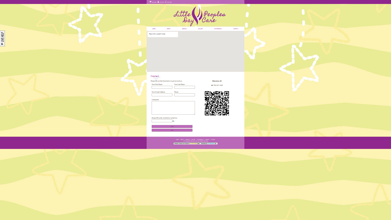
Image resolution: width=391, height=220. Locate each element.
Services (184, 29)
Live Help (162, 2)
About (169, 29)
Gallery (200, 29)
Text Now (169, 2)
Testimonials (218, 29)
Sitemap (213, 139)
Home (153, 29)
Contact (235, 29)
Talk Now (154, 2)
